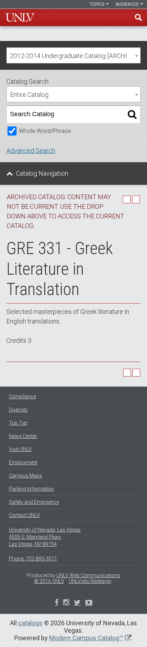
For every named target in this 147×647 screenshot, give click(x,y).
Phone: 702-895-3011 (33, 558)
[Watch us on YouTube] (88, 603)
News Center (23, 436)
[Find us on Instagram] (77, 603)
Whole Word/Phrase (45, 131)
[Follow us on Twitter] (66, 603)
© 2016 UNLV (49, 581)
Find (138, 17)
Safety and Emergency (34, 502)
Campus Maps (25, 475)
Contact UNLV (24, 515)
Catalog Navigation (42, 173)
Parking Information (31, 489)
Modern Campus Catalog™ (86, 638)
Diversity (18, 410)
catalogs (30, 623)
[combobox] (73, 55)
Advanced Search (30, 150)
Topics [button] (97, 4)
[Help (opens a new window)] (136, 199)
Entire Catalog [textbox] (29, 94)
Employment (23, 462)
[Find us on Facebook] (56, 603)
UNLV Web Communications (88, 575)
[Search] (132, 114)
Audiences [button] (128, 4)
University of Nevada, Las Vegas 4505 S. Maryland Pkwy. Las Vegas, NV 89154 (45, 537)
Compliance (22, 396)
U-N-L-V (20, 17)
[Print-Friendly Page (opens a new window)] (127, 199)
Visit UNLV (20, 449)
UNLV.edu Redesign (90, 581)
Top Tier (18, 423)
